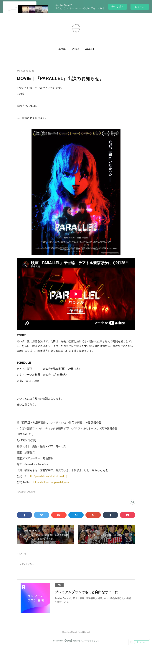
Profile (75, 48)
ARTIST (89, 48)
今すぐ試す (117, 6)
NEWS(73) (21, 491)
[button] (62, 48)
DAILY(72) (31, 491)
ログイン (140, 6)
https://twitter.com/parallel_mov (51, 482)
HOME (62, 48)
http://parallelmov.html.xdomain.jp (48, 476)
